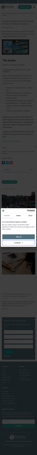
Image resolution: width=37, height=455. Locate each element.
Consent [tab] (6, 215)
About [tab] (30, 215)
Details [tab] (18, 215)
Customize (17, 242)
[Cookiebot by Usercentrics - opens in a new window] (27, 210)
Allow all (18, 237)
